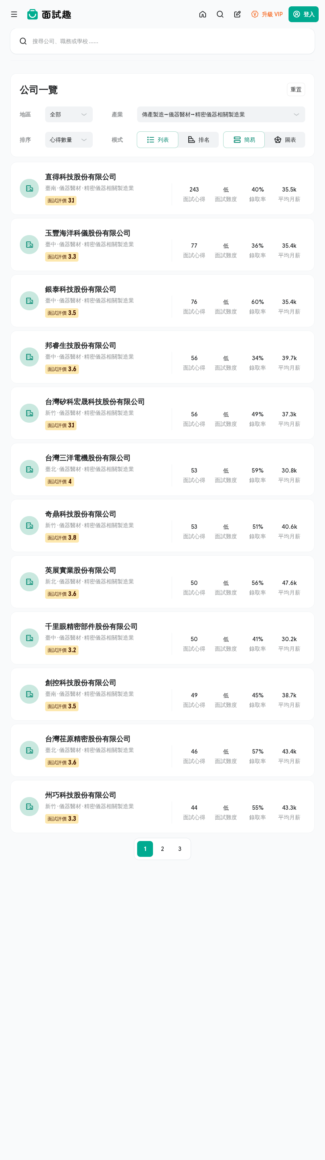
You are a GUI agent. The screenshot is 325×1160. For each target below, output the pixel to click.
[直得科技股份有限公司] (162, 188)
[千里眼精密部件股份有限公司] (162, 637)
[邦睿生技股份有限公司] (162, 357)
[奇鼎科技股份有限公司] (162, 525)
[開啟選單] (14, 14)
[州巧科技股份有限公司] (162, 806)
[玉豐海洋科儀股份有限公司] (162, 244)
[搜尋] (220, 14)
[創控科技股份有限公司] (162, 694)
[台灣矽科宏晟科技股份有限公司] (162, 413)
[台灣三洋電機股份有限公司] (162, 469)
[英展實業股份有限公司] (162, 581)
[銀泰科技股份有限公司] (162, 300)
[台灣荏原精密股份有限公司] (162, 750)
